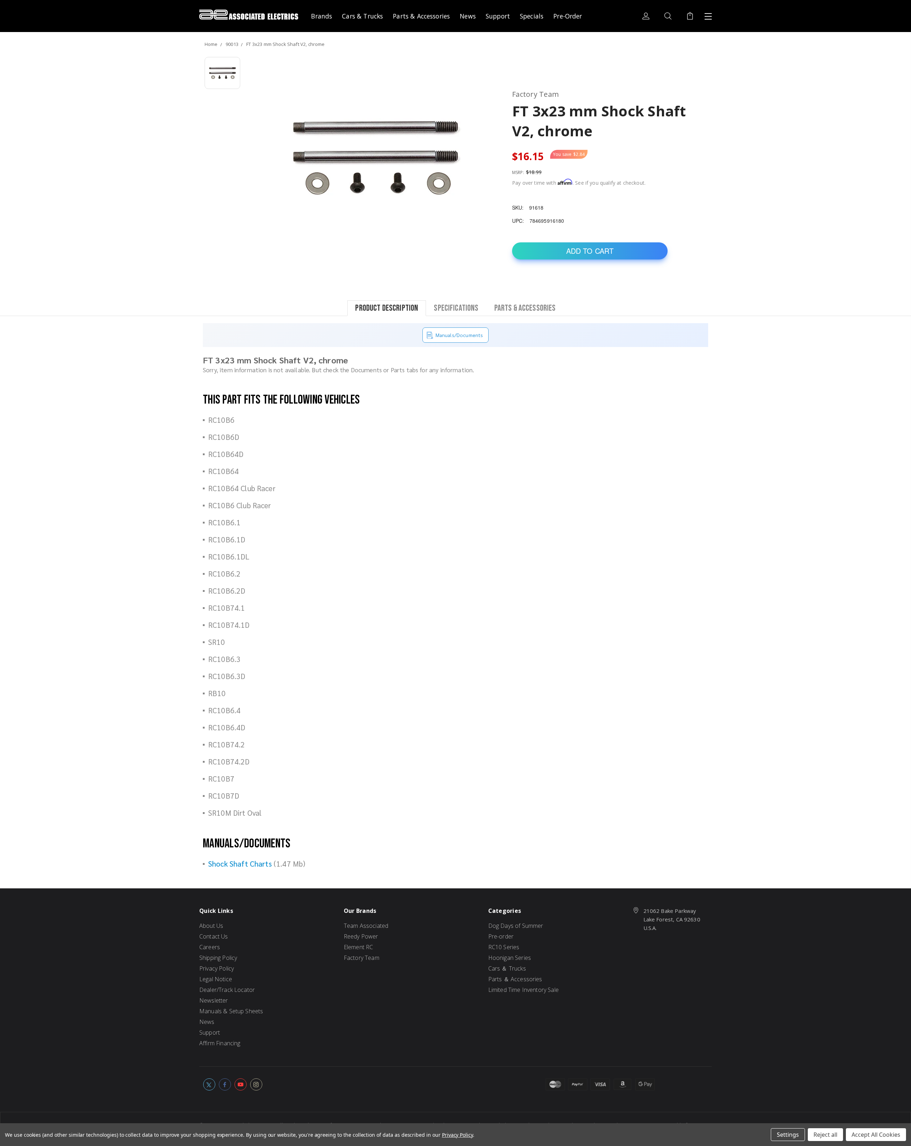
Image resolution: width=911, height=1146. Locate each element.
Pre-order (501, 936)
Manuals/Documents (459, 335)
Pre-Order (567, 16)
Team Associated (366, 926)
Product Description (386, 308)
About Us (211, 926)
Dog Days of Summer (515, 926)
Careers (209, 947)
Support (498, 16)
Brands (321, 16)
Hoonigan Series (509, 958)
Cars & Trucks (362, 16)
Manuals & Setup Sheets (231, 1011)
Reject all (825, 1135)
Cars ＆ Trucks (507, 968)
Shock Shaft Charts (240, 863)
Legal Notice (215, 979)
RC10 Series (504, 947)
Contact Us (213, 936)
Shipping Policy (218, 958)
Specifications (456, 308)
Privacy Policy (216, 968)
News (468, 16)
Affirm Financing (219, 1043)
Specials (531, 16)
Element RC (358, 947)
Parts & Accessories (421, 16)
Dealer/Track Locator (227, 990)
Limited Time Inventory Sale (523, 990)
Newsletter (213, 1000)
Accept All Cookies (876, 1135)
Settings (788, 1135)
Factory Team (361, 958)
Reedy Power (361, 936)
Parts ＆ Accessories (515, 979)
